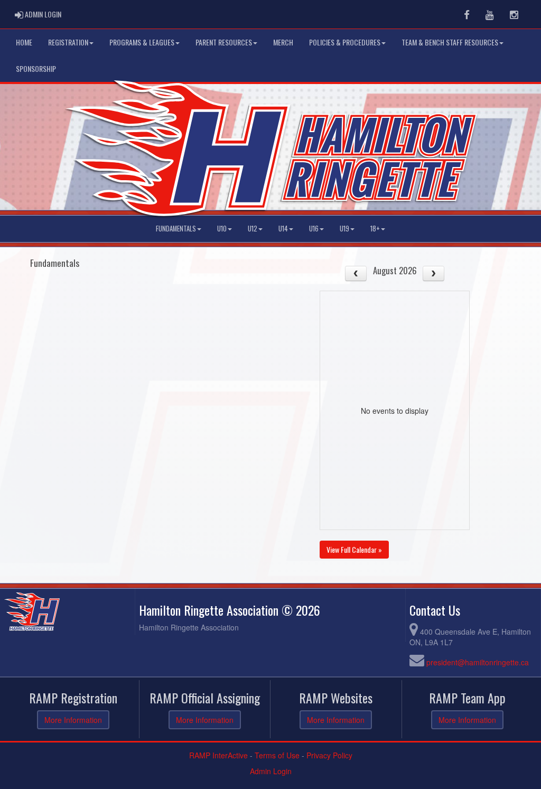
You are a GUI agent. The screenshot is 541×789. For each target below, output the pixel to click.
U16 (314, 229)
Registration (68, 42)
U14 (283, 229)
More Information (73, 719)
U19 (344, 229)
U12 (252, 229)
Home (24, 42)
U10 (222, 229)
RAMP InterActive (218, 755)
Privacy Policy (329, 755)
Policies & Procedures (344, 42)
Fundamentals (176, 229)
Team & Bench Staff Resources (450, 42)
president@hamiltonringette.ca (477, 662)
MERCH (283, 42)
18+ (375, 229)
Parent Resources (223, 42)
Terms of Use (277, 755)
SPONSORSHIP (36, 68)
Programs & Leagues (141, 42)
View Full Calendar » (354, 549)
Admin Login (271, 771)
